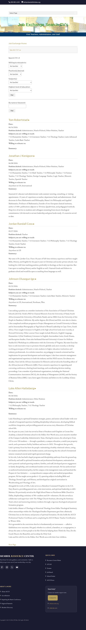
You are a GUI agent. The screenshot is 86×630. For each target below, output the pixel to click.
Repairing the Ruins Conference (11, 599)
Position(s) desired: (16, 71)
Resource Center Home (53, 560)
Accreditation (5, 595)
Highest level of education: (19, 87)
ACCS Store (50, 580)
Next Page (12, 544)
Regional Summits (6, 603)
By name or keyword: (17, 102)
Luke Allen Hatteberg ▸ (22, 388)
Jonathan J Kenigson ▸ (22, 155)
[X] (12, 567)
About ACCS (5, 591)
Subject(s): (13, 79)
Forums (48, 568)
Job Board (49, 572)
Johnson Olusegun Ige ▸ (22, 278)
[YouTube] (17, 567)
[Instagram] (7, 567)
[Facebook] (2, 567)
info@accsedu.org (54, 603)
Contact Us (53, 598)
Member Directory (7, 607)
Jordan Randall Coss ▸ (21, 223)
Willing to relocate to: (17, 62)
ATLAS (49, 564)
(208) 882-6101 (52, 608)
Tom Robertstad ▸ (19, 119)
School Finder (50, 576)
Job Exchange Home (18, 43)
